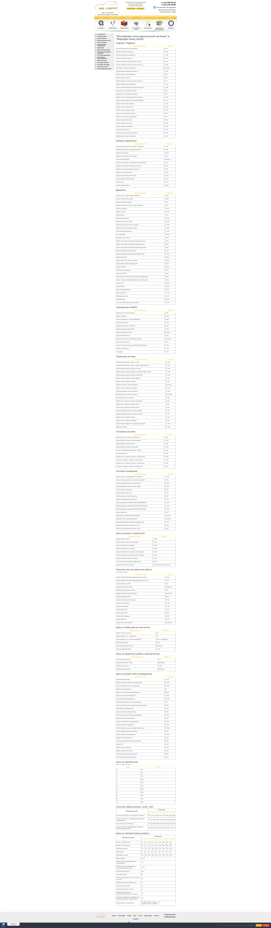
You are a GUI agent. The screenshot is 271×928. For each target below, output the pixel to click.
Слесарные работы (113, 28)
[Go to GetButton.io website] (3, 926)
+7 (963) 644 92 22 (169, 914)
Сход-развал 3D (101, 34)
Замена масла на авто (102, 66)
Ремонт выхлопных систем (104, 40)
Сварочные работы (124, 28)
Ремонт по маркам (114, 17)
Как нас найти (140, 8)
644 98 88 (168, 5)
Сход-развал (101, 28)
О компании (135, 918)
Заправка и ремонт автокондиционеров (159, 29)
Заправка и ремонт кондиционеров (101, 45)
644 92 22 (168, 2)
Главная (101, 17)
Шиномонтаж (171, 28)
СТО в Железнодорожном (103, 55)
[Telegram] (154, 7)
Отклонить (266, 925)
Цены (156, 17)
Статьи (140, 915)
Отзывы (142, 17)
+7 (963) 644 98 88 (169, 917)
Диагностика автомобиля (103, 49)
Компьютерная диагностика (104, 68)
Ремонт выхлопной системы (136, 29)
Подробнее (251, 925)
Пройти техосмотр (101, 60)
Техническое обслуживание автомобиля (104, 52)
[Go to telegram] (3, 924)
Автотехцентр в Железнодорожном (102, 58)
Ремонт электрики (148, 28)
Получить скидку (131, 8)
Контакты (170, 17)
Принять (259, 925)
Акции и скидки (148, 915)
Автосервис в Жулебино (103, 62)
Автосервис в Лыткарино (103, 64)
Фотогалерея (129, 17)
